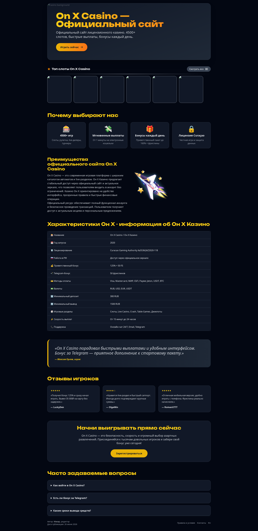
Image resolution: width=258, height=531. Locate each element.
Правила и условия (186, 523)
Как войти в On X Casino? (69, 485)
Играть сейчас (69, 47)
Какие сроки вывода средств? (72, 510)
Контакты (201, 523)
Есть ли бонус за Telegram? (70, 498)
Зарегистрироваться (129, 453)
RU (209, 523)
